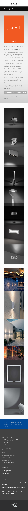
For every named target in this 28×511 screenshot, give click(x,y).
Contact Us (4, 471)
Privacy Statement (6, 470)
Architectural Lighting (13, 10)
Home (5, 10)
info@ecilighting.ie (11, 86)
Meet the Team (5, 473)
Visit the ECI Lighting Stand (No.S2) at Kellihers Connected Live (13, 488)
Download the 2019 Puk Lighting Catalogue (15, 92)
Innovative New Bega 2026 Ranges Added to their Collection (14, 483)
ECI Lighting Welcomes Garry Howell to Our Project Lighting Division (12, 492)
